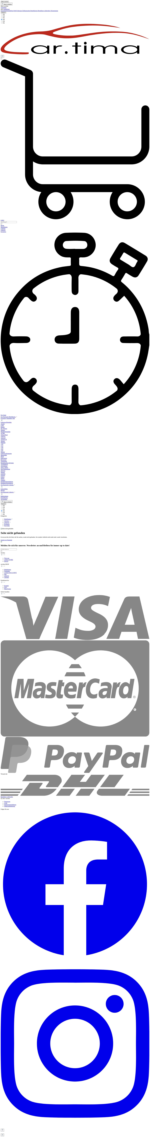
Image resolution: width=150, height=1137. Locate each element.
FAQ (5, 587)
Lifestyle (6, 576)
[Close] (2, 1134)
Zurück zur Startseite (6, 540)
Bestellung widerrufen (44, 11)
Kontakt (6, 585)
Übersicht (3, 11)
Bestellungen (34, 11)
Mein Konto (7, 589)
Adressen (19, 11)
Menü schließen (8, 4)
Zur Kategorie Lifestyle (7, 492)
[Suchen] (1, 59)
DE (4, 14)
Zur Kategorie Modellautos (8, 417)
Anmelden (3, 7)
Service (6, 561)
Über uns (6, 558)
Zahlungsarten (26, 11)
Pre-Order (7, 525)
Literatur (6, 577)
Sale (13, 418)
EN (4, 16)
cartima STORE (8, 559)
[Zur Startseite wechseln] (75, 54)
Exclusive (3, 418)
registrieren (6, 9)
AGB (5, 803)
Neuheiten (9, 418)
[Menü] (2, 56)
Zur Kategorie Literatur (7, 485)
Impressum (7, 801)
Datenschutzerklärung (10, 804)
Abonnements (54, 11)
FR (4, 18)
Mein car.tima (4, 1)
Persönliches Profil (11, 11)
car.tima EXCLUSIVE (10, 572)
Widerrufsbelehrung (9, 806)
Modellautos (7, 569)
